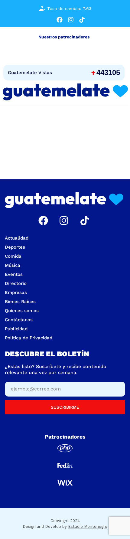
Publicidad (16, 329)
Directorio (16, 283)
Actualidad (16, 238)
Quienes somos (22, 310)
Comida (13, 256)
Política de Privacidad (28, 338)
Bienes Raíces (20, 301)
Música (12, 265)
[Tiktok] (82, 19)
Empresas (16, 292)
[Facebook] (59, 19)
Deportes (15, 247)
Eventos (14, 274)
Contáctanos (19, 319)
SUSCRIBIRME (65, 407)
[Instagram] (71, 19)
